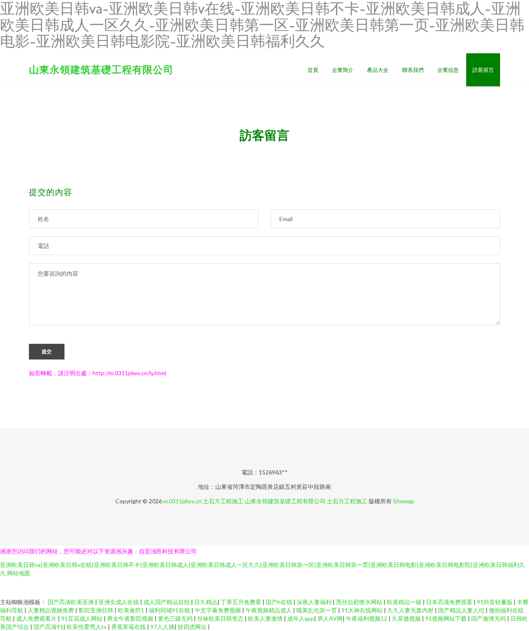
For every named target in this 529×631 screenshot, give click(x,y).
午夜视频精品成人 (269, 610)
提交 (47, 352)
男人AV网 (330, 618)
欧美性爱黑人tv (87, 626)
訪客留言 (483, 70)
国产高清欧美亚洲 (71, 601)
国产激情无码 (489, 618)
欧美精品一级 (405, 601)
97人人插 (162, 626)
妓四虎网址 (193, 626)
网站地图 (18, 572)
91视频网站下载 (446, 618)
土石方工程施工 (223, 501)
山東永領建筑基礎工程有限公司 (101, 69)
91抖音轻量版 (495, 601)
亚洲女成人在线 (119, 601)
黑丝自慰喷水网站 (360, 601)
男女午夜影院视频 (131, 618)
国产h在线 (279, 601)
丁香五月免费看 (241, 601)
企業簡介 (342, 70)
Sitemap (403, 501)
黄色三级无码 (176, 618)
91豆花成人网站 (82, 618)
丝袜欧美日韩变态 (221, 618)
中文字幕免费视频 (218, 610)
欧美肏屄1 (131, 610)
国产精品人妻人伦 (462, 610)
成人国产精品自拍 (167, 601)
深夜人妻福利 (315, 601)
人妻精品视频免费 (51, 610)
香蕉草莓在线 (129, 626)
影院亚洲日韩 (96, 610)
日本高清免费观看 (450, 601)
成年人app (300, 618)
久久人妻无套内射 (411, 610)
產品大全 (377, 70)
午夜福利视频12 (367, 618)
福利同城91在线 (170, 610)
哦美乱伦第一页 (317, 610)
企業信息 (448, 70)
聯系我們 (413, 70)
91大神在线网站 (362, 610)
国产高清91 (48, 626)
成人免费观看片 (37, 618)
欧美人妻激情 (266, 618)
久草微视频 (407, 618)
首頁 (312, 70)
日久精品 (205, 601)
